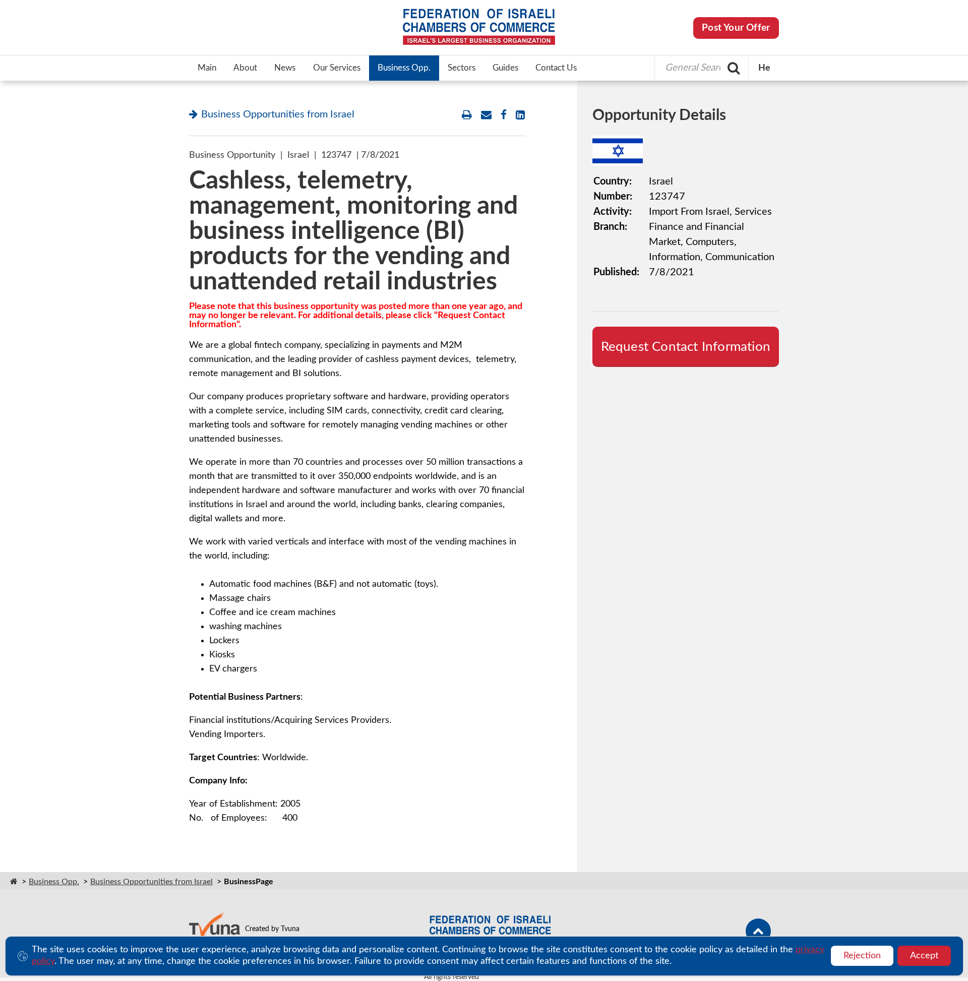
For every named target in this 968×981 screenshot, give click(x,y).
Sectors (461, 68)
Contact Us (556, 68)
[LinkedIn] (520, 115)
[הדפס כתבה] (467, 115)
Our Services (336, 68)
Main (207, 68)
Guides (505, 68)
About (245, 68)
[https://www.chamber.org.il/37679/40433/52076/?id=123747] (486, 115)
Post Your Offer (736, 28)
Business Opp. (404, 68)
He (764, 68)
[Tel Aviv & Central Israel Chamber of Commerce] (484, 28)
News (284, 68)
